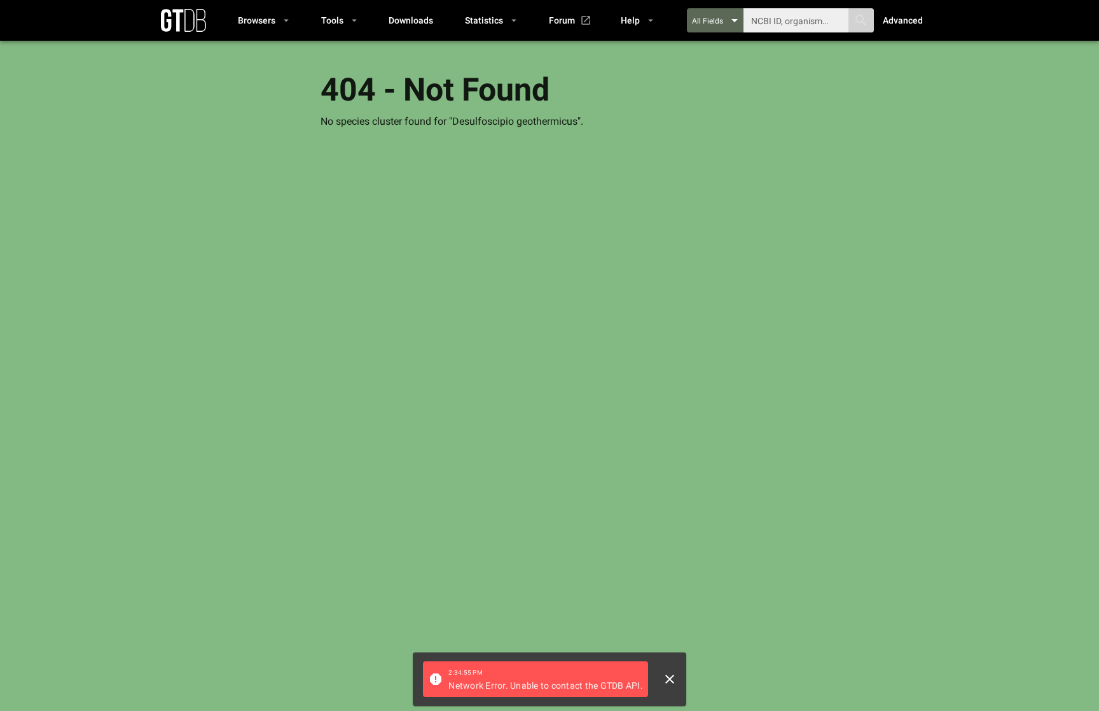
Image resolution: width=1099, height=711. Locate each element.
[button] (263, 20)
